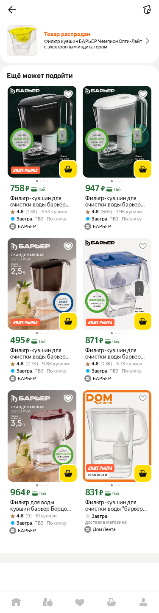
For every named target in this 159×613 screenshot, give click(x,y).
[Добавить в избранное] (68, 94)
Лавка (48, 602)
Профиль (143, 602)
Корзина (111, 602)
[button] (12, 10)
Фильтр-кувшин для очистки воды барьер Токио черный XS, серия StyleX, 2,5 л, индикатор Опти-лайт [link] (41, 201)
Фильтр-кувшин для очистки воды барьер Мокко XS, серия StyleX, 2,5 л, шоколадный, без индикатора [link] (41, 353)
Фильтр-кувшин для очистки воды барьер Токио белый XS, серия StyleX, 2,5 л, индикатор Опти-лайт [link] (115, 201)
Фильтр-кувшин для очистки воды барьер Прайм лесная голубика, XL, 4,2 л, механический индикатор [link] (116, 353)
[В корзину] (68, 169)
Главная (16, 602)
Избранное (79, 602)
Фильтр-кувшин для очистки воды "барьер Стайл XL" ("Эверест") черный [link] (114, 505)
